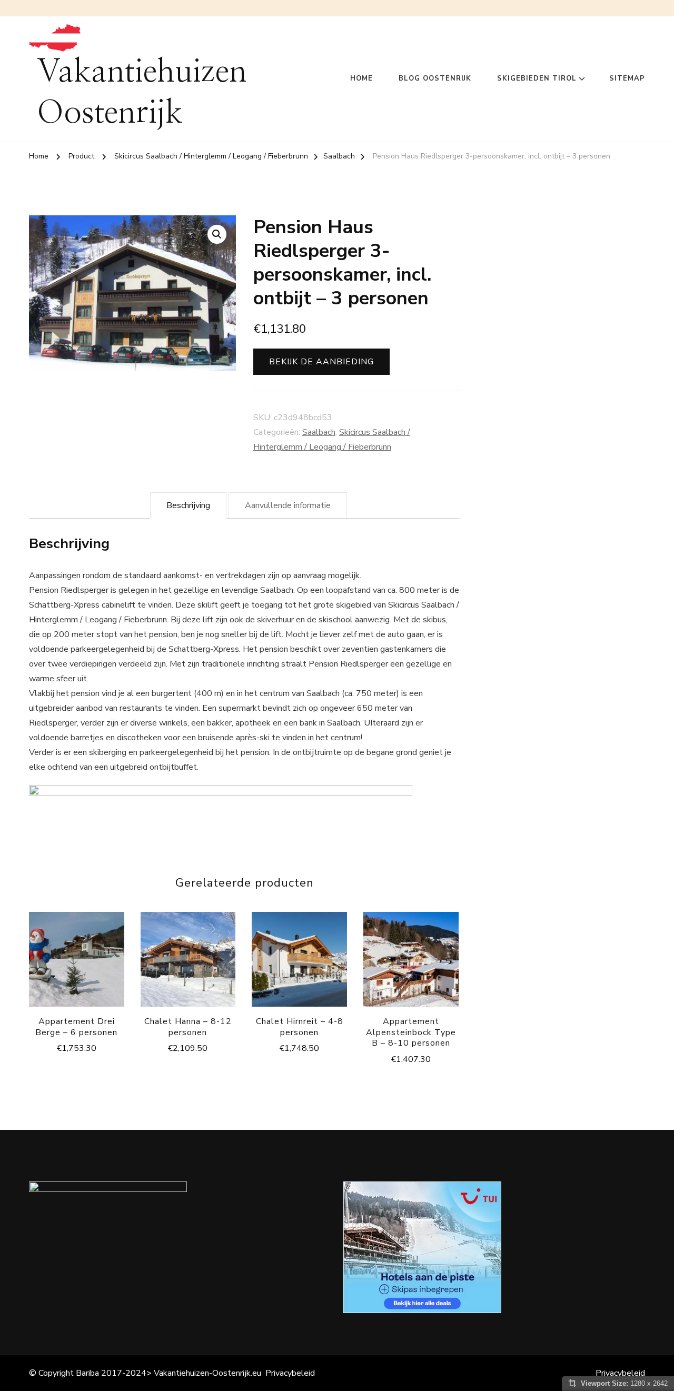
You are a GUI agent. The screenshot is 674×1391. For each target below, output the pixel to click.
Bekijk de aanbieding (321, 361)
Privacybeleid (290, 1373)
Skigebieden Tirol (537, 78)
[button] (216, 234)
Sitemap (627, 78)
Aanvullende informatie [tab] (288, 505)
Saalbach (318, 432)
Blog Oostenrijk (435, 78)
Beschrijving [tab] (188, 505)
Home (361, 78)
